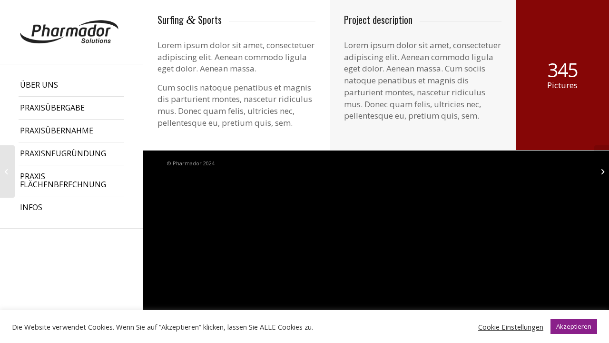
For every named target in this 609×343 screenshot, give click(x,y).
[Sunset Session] (7, 171)
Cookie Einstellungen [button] (510, 327)
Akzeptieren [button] (573, 326)
